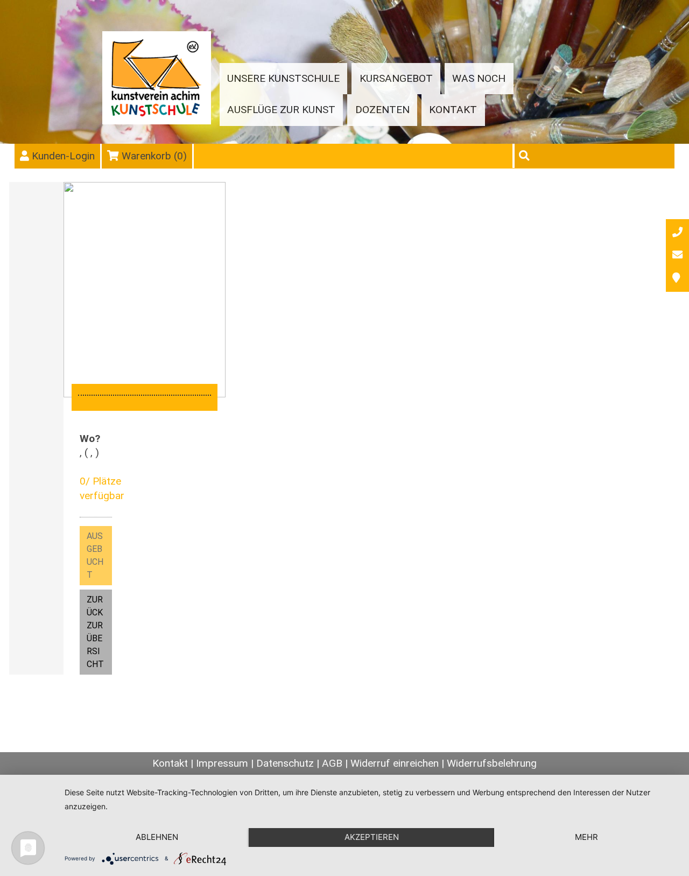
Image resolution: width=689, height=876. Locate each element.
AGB (332, 763)
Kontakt (453, 109)
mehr (586, 837)
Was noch (478, 78)
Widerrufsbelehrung (492, 763)
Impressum (222, 763)
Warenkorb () (154, 156)
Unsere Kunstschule (283, 78)
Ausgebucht (95, 555)
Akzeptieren (371, 837)
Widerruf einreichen (394, 763)
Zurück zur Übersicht (95, 631)
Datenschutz (285, 763)
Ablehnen (157, 837)
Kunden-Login (63, 156)
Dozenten (382, 109)
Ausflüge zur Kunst (281, 109)
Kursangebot (396, 78)
